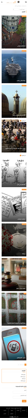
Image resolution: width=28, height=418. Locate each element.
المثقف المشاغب (21, 219)
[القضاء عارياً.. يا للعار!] (14, 274)
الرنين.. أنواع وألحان (21, 358)
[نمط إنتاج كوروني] (14, 32)
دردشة (23, 254)
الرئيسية (23, 410)
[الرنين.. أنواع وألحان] (14, 343)
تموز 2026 (23, 374)
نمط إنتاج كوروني (21, 46)
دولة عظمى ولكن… (20, 80)
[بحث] (2, 2)
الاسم (25, 390)
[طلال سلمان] (13, 2)
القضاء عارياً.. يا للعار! (20, 288)
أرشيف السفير (5, 412)
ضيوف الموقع (24, 16)
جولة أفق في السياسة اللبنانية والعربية (16, 323)
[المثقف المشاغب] (14, 205)
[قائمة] (26, 2)
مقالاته (18, 410)
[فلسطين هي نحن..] (14, 170)
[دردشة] (14, 239)
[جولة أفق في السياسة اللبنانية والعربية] (14, 309)
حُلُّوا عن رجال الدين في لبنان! (19, 115)
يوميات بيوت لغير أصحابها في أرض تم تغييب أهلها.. (15, 149)
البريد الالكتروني (23, 395)
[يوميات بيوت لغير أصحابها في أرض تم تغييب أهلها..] (14, 135)
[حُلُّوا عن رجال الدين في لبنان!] (14, 101)
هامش (25, 293)
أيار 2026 (23, 378)
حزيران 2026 (23, 376)
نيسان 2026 (23, 381)
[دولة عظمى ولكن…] (14, 66)
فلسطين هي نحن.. (21, 184)
